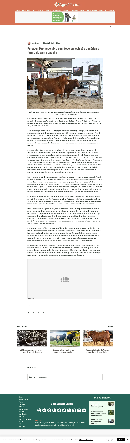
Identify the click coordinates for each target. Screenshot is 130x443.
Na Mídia (22, 412)
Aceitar (121, 440)
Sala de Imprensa (25, 419)
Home (21, 397)
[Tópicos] (74, 410)
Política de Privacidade (86, 440)
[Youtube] (44, 410)
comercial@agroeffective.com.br (66, 425)
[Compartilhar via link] (43, 313)
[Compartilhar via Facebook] (28, 313)
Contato (22, 426)
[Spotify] (49, 410)
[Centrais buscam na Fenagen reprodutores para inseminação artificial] (98, 338)
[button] (110, 26)
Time (21, 402)
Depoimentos (23, 409)
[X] (69, 410)
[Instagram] (39, 410)
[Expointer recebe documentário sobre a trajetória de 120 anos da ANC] (32, 338)
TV (20, 424)
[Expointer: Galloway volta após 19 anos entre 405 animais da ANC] (65, 338)
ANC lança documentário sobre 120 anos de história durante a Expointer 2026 (31, 351)
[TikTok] (64, 410)
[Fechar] (127, 439)
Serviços (22, 404)
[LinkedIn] (54, 410)
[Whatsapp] (79, 410)
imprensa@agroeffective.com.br (48, 425)
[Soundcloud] (84, 410)
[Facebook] (59, 410)
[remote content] (65, 279)
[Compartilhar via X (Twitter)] (33, 313)
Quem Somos (23, 400)
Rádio (21, 421)
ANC (29, 306)
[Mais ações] (101, 43)
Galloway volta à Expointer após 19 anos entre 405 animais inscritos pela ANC (64, 351)
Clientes (22, 407)
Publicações (23, 414)
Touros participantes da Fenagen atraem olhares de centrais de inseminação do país (97, 351)
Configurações (109, 440)
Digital (21, 417)
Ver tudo (110, 326)
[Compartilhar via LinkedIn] (38, 313)
